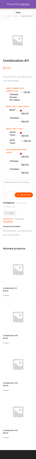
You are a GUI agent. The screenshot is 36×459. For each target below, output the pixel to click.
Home (8, 16)
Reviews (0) (19, 219)
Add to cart (25, 195)
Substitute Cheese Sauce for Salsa (15, 95)
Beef (12, 110)
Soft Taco (12, 141)
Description (8, 219)
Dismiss (25, 4)
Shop (15, 16)
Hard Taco (12, 133)
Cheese (14, 161)
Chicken (14, 118)
